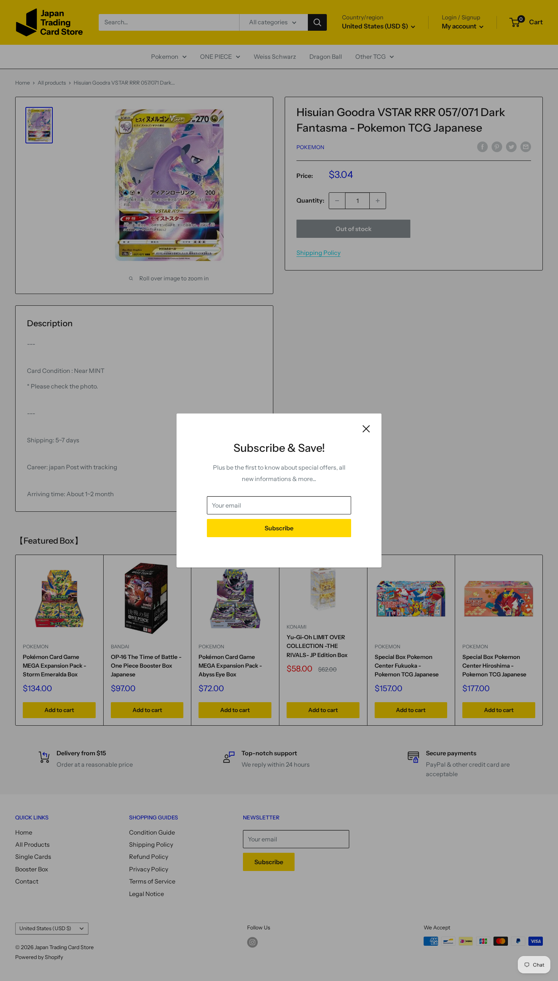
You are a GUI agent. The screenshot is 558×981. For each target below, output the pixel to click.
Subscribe (279, 528)
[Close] (366, 428)
